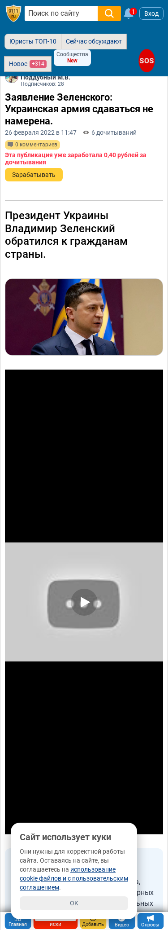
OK (74, 903)
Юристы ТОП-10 (32, 41)
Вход (151, 13)
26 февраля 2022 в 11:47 (41, 132)
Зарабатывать (34, 174)
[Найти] (109, 13)
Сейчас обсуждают (94, 41)
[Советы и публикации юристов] (13, 13)
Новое (26, 63)
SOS (147, 60)
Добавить (93, 924)
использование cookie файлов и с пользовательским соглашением (74, 878)
